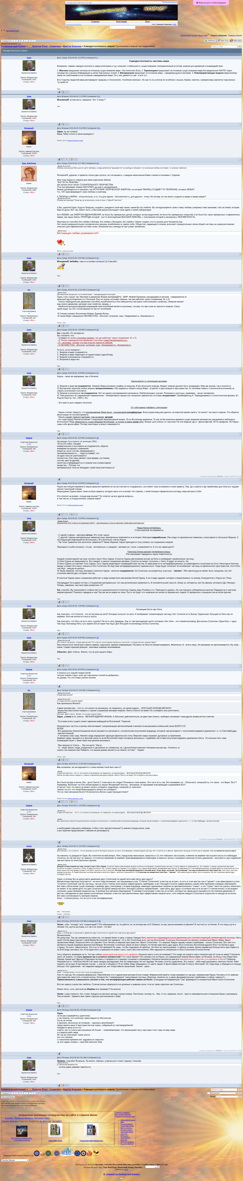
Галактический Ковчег (13, 46)
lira (29, 290)
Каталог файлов (127, 1144)
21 (99, 96)
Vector (29, 846)
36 (99, 806)
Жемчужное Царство (125, 1139)
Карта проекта (126, 1128)
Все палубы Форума (123, 1114)
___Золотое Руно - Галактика (44, 46)
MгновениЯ (29, 128)
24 (98, 258)
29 (98, 483)
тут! (32, 1156)
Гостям (194, 35)
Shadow (29, 438)
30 (98, 518)
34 (99, 690)
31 (98, 606)
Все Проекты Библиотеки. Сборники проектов (21, 1139)
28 (98, 438)
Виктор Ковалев (72, 46)
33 (98, 669)
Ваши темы (203, 35)
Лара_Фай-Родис (29, 163)
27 (98, 373)
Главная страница (122, 1113)
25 (99, 290)
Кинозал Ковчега (127, 1142)
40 (100, 1058)
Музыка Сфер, (42, 1118)
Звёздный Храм (127, 1132)
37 (99, 846)
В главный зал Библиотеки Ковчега (122, 1174)
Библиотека (185, 35)
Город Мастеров (55, 1141)
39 (100, 1010)
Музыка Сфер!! (126, 1130)
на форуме (45, 1121)
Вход (151, 1167)
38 (100, 921)
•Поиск (238, 35)
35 (100, 764)
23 (98, 163)
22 (99, 128)
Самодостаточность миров (99, 46)
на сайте (57, 1121)
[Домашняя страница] (65, 92)
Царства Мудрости (124, 1135)
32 (98, 638)
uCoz (126, 1169)
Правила (231, 35)
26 (98, 330)
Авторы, (9, 1118)
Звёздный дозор (12, 31)
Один (19, 44)
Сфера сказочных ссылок (75, 140)
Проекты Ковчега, (24, 1118)
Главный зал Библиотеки (125, 1116)
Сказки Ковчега (10, 1121)
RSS (174, 24)
